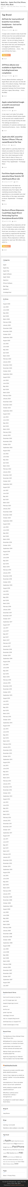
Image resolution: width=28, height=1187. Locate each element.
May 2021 (5, 496)
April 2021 (6, 499)
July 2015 (5, 701)
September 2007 (7, 979)
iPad (14, 1146)
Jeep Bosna (6, 1113)
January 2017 (6, 646)
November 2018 (7, 579)
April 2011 (5, 848)
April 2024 (6, 389)
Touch (19, 1161)
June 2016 (6, 667)
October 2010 (6, 866)
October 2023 (7, 407)
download (19, 1143)
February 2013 (7, 781)
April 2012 (6, 811)
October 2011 (6, 829)
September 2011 (7, 833)
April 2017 (6, 637)
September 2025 (7, 337)
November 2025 (7, 331)
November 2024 (7, 368)
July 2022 (5, 453)
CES (4, 1143)
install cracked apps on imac (11, 1024)
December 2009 (7, 897)
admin (15, 30)
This (16, 1161)
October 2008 (7, 939)
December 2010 (7, 860)
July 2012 (5, 802)
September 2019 (7, 548)
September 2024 (7, 374)
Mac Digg (5, 286)
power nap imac (7, 1012)
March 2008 (6, 961)
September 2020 (7, 521)
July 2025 (5, 343)
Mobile (17, 1157)
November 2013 (7, 753)
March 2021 (6, 502)
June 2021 (6, 493)
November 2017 (7, 615)
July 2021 (5, 490)
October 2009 (7, 903)
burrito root (6, 1009)
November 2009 (7, 900)
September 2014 (7, 722)
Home (10, 1147)
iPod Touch (17, 1149)
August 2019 (6, 551)
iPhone (20, 1146)
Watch (4, 1164)
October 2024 (7, 371)
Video (22, 1161)
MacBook (12, 1153)
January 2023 (7, 435)
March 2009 (6, 924)
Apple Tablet (6, 277)
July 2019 (5, 554)
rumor (19, 1159)
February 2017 (7, 643)
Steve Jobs (5, 1161)
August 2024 (6, 377)
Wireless (12, 1164)
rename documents (13, 1159)
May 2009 (5, 918)
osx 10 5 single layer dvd (10, 1000)
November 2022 (7, 441)
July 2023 (6, 417)
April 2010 (6, 884)
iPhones (10, 1149)
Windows (8, 1164)
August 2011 (6, 836)
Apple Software (7, 274)
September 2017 (7, 622)
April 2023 (6, 426)
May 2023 (6, 423)
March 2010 (6, 888)
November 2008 (7, 936)
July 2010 (5, 875)
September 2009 (7, 906)
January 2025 (7, 362)
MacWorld (6, 289)
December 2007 (7, 970)
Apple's (13, 1141)
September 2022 (7, 447)
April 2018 (6, 600)
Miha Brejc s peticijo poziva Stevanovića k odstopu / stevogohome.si (10, 1094)
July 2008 (5, 949)
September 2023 (7, 411)
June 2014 (6, 732)
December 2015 (7, 686)
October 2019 (6, 545)
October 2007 (7, 976)
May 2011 (5, 845)
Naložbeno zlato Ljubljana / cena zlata (13, 1128)
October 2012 (6, 793)
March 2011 (6, 851)
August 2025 (6, 340)
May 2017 (5, 634)
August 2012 (6, 799)
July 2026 (5, 307)
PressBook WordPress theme (17, 1185)
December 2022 (7, 438)
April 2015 (6, 710)
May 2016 (5, 670)
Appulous (5, 280)
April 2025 (6, 352)
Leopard (4, 1153)
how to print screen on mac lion (11, 997)
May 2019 (5, 560)
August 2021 (6, 487)
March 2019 (6, 566)
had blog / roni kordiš (9, 1125)
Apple (5, 58)
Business (22, 1141)
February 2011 (7, 854)
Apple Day (6, 268)
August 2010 (6, 872)
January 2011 (6, 857)
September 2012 (7, 796)
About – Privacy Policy (9, 1175)
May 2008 (5, 955)
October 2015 (6, 692)
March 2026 (6, 319)
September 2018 (7, 585)
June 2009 (6, 915)
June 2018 (6, 594)
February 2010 (7, 891)
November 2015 (7, 689)
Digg (15, 1143)
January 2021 (6, 508)
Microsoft (13, 1157)
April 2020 (6, 536)
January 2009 (7, 930)
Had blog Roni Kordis (10, 1065)
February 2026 (7, 322)
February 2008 (7, 964)
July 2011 (5, 839)
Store (9, 1161)
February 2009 (7, 927)
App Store (17, 1141)
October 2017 (6, 618)
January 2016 (6, 683)
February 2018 (7, 606)
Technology (12, 1161)
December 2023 (7, 401)
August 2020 (6, 524)
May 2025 (5, 349)
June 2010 (6, 878)
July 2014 (5, 729)
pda (7, 1159)
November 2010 (7, 863)
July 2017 (5, 628)
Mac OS (16, 1153)
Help (8, 1147)
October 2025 (7, 334)
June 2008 (6, 952)
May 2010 (5, 881)
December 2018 (7, 576)
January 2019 (6, 573)
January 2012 (6, 820)
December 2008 (7, 933)
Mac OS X (9, 1157)
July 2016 (5, 664)
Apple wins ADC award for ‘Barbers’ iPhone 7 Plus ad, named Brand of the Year (12, 139)
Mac (8, 1153)
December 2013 (7, 750)
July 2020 (5, 527)
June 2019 (6, 557)
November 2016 (7, 652)
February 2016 (7, 680)
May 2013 (5, 771)
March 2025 (6, 356)
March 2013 (6, 777)
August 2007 (6, 982)
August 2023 (6, 414)
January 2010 (6, 894)
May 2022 (5, 459)
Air (3, 1141)
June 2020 (6, 530)
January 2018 (6, 609)
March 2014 (6, 741)
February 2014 (7, 744)
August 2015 (6, 698)
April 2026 (6, 316)
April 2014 (6, 738)
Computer (8, 1143)
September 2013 (7, 759)
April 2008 (6, 958)
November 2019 (7, 542)
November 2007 (7, 973)
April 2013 (6, 774)
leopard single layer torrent (10, 1003)
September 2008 (7, 943)
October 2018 (6, 582)
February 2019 (7, 570)
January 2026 (7, 325)
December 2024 (7, 365)
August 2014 (6, 725)
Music (4, 1159)
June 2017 (6, 631)
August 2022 (6, 450)
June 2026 (6, 310)
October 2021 (6, 481)
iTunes (22, 1149)
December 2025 (7, 328)
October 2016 (6, 655)
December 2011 (7, 823)
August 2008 (6, 946)
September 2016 (7, 658)
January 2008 (7, 967)
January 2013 (6, 784)
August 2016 (6, 661)
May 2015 (5, 707)
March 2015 (6, 713)
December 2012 (7, 787)
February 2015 (7, 716)
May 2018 (5, 597)
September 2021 (7, 484)
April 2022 (6, 463)
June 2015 (6, 704)
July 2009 (5, 912)
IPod (13, 1149)
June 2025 (6, 346)
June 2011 (6, 842)
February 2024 (7, 395)
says (22, 1159)
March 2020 (6, 539)
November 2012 (7, 790)
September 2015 (7, 695)
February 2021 (7, 505)
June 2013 (6, 768)
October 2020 (7, 518)
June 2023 (6, 420)
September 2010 (7, 869)
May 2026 (5, 313)
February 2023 (7, 432)
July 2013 (5, 765)
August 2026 (6, 304)
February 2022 (7, 469)
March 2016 (6, 677)
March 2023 (6, 429)
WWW (16, 1164)
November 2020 (7, 515)
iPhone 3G (5, 1149)
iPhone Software (7, 283)
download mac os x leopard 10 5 (12, 1021)
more (20, 1157)
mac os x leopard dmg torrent (11, 1018)
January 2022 (7, 472)
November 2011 (7, 826)
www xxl (5, 1006)
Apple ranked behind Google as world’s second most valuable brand (13, 105)
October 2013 (7, 756)
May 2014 (5, 735)
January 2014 (6, 747)
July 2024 (6, 380)
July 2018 (5, 591)
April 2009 (6, 921)
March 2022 (6, 466)
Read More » (7, 55)
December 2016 (7, 649)
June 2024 (6, 383)
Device (12, 1143)
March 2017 (6, 640)
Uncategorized (7, 292)
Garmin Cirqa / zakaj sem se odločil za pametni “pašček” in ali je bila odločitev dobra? (13, 1077)
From (23, 1143)
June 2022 (6, 456)
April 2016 (6, 674)
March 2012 (6, 814)
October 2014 (7, 719)
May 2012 (5, 808)
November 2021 (7, 478)
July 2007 (5, 985)
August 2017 (6, 625)
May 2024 (6, 386)
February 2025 (7, 359)
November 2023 (7, 404)
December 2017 (7, 612)
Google (5, 1147)
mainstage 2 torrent (8, 1015)
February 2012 (7, 817)
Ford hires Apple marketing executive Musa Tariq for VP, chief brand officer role (13, 176)
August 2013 (6, 762)
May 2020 (5, 533)
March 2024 (6, 392)
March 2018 (6, 603)
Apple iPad (6, 271)
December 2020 (7, 511)
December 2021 (7, 475)
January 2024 (7, 398)
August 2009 (6, 909)
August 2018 (6, 588)
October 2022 (7, 444)
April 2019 (6, 563)
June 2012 (6, 805)
